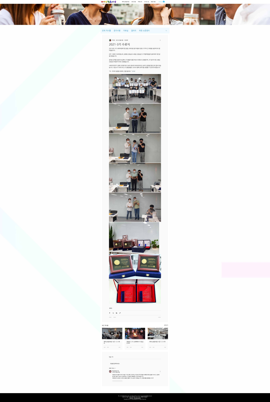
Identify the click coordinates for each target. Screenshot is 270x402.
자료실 (125, 31)
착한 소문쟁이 (144, 31)
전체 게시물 (106, 31)
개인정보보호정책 (137, 383)
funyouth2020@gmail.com (146, 381)
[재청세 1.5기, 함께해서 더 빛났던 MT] (135, 333)
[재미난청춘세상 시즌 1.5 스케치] (112, 333)
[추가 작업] (160, 40)
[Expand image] (135, 88)
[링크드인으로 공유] (116, 313)
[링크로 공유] (120, 313)
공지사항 (117, 31)
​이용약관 (131, 383)
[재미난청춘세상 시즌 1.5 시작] (158, 333)
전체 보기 (166, 325)
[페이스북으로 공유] (109, 313)
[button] (166, 30)
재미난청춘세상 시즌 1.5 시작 (157, 341)
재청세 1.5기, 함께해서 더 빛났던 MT (135, 342)
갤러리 (133, 31)
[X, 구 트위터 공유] (113, 313)
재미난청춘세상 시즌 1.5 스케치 (112, 342)
